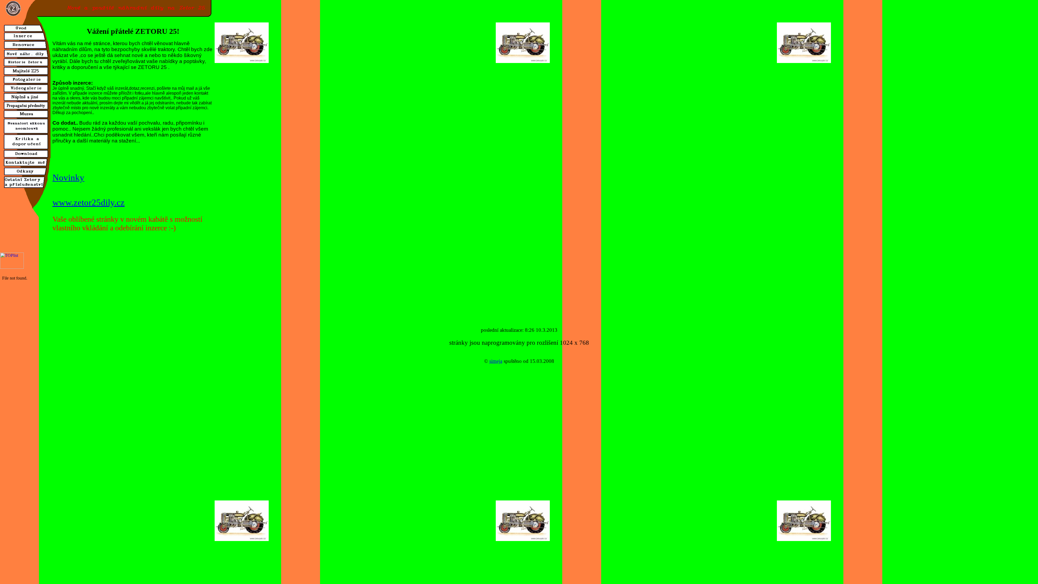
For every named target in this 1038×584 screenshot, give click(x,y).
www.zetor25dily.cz (88, 202)
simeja (495, 361)
